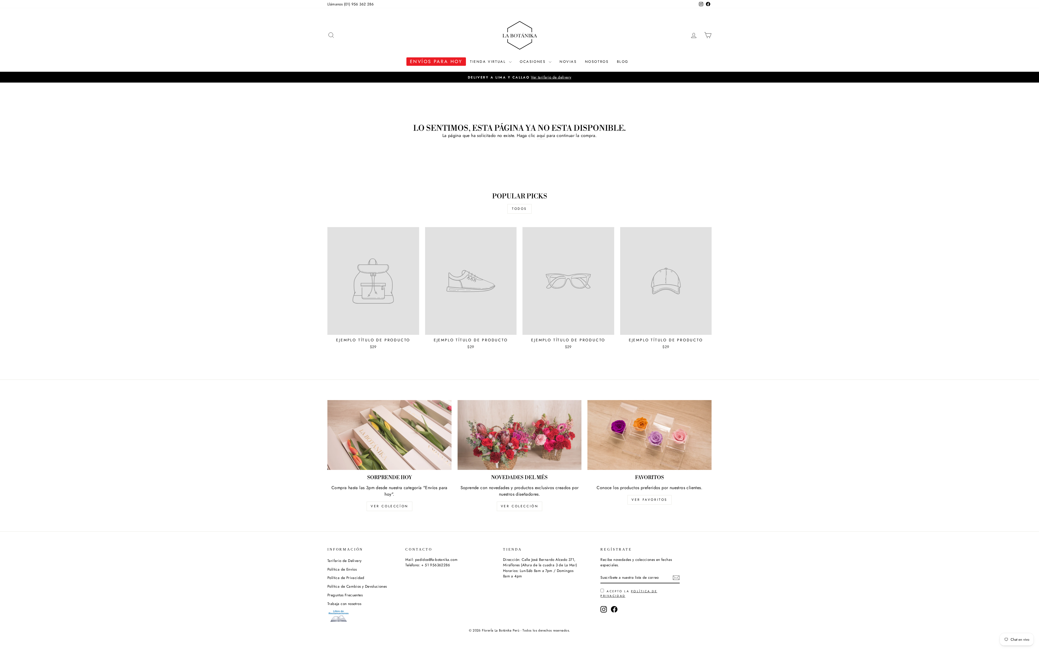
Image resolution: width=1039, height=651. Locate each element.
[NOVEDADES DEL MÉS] (520, 435)
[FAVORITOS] (649, 435)
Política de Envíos (342, 569)
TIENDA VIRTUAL (489, 61)
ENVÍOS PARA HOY (436, 61)
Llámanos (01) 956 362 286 (350, 4)
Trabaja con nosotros (344, 603)
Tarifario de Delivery (344, 560)
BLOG (623, 61)
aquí (541, 135)
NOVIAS (568, 61)
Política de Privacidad (345, 577)
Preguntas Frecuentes (345, 595)
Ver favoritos (650, 499)
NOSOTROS (597, 61)
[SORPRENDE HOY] (389, 435)
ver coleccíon (389, 506)
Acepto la (628, 593)
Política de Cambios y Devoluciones (357, 586)
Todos (519, 208)
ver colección (519, 506)
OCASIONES (533, 61)
